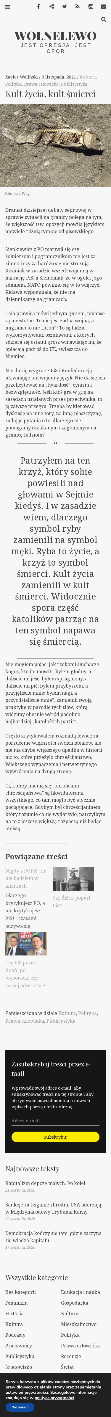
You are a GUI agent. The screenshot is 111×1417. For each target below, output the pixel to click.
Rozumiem (20, 1407)
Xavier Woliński (22, 77)
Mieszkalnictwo (78, 1324)
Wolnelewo (55, 35)
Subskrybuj (55, 1137)
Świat (67, 1367)
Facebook (36, 6)
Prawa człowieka (41, 84)
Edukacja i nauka (80, 1292)
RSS (75, 6)
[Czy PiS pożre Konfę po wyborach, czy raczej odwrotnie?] (26, 943)
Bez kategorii (20, 1292)
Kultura (88, 77)
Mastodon (49, 6)
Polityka (13, 84)
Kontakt (101, 6)
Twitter (62, 6)
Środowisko (18, 1367)
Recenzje (71, 1356)
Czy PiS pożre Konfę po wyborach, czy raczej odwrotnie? (25, 974)
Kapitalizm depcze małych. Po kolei (45, 1183)
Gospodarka (74, 1303)
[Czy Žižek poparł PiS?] (73, 879)
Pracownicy (18, 1345)
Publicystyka (74, 84)
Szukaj (101, 19)
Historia (14, 1313)
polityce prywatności (54, 1398)
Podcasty (15, 1335)
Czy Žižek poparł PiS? (71, 902)
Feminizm (16, 1303)
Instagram (88, 6)
